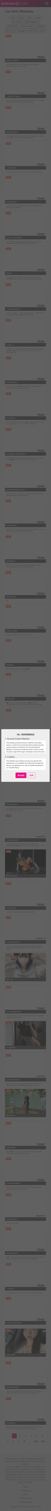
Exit (31, 775)
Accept (21, 775)
